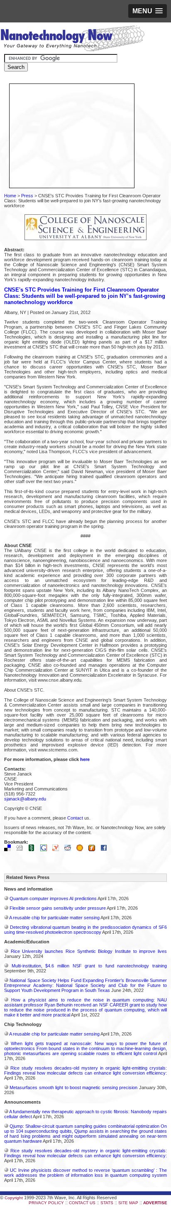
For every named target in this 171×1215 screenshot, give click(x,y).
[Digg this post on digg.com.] (21, 849)
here (85, 759)
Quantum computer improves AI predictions (53, 898)
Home (10, 195)
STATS (106, 1202)
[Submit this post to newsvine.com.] (33, 849)
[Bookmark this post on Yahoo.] (57, 849)
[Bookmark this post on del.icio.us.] (9, 849)
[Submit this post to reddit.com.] (69, 849)
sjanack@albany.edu (25, 798)
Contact (75, 817)
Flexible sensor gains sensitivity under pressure (58, 908)
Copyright (14, 1197)
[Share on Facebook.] (105, 849)
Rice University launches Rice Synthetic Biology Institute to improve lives (89, 951)
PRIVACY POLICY (46, 1202)
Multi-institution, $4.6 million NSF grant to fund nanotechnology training (89, 965)
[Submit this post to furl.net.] (93, 849)
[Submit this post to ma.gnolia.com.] (81, 849)
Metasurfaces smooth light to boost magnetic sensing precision (73, 1087)
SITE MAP (128, 1202)
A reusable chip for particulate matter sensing (54, 917)
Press (27, 195)
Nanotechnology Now (72, 39)
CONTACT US (82, 1202)
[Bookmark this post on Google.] (45, 849)
